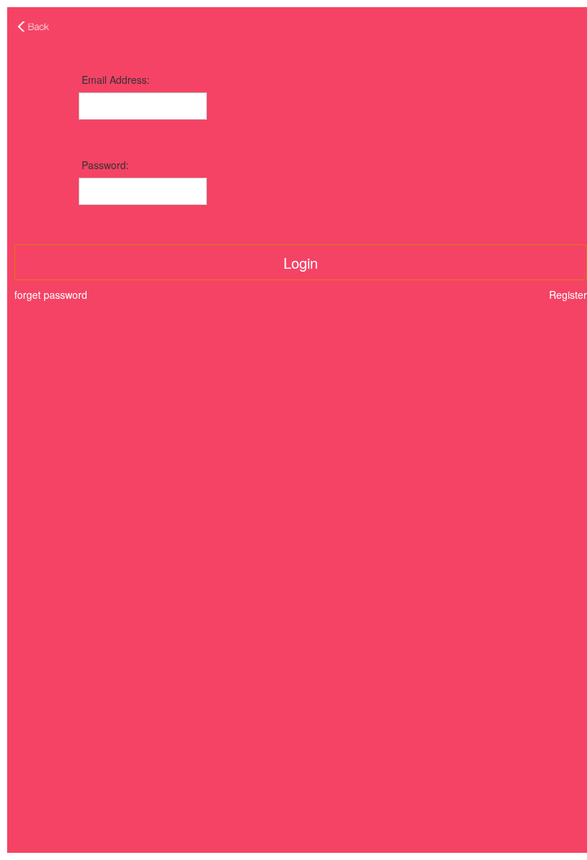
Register (568, 294)
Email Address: (116, 79)
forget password (50, 294)
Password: (105, 165)
